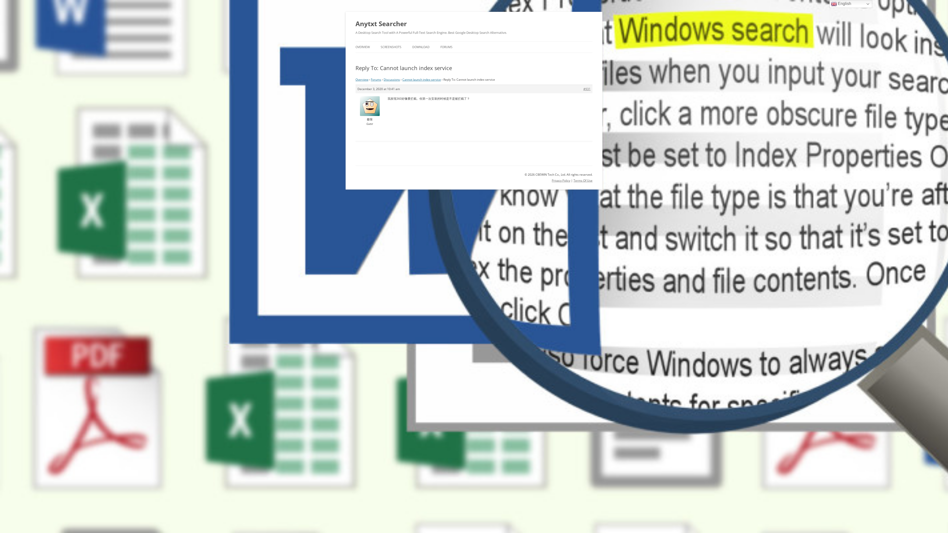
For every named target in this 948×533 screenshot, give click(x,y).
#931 (587, 89)
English (844, 3)
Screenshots (391, 47)
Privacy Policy (561, 180)
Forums (446, 47)
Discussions (392, 79)
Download (421, 47)
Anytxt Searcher (381, 23)
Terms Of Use (582, 180)
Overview (363, 47)
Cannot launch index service (421, 79)
